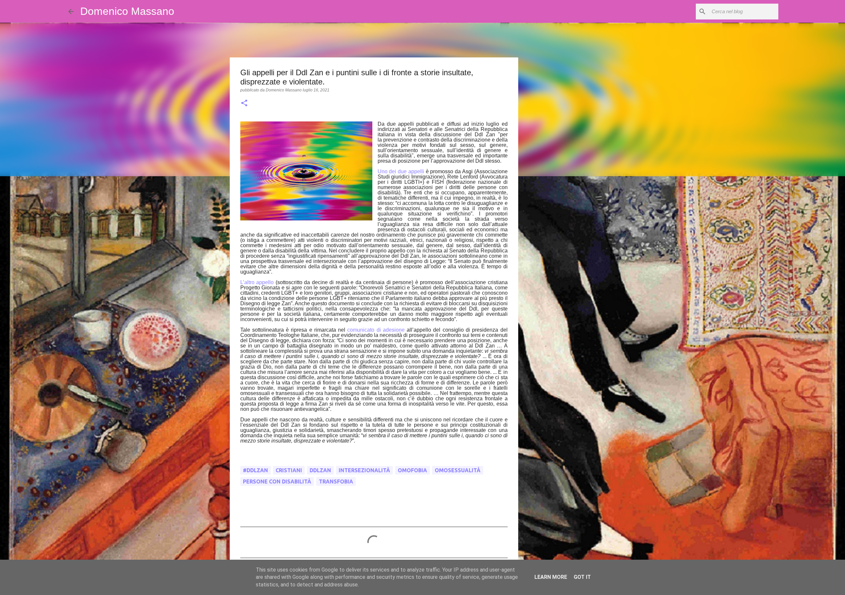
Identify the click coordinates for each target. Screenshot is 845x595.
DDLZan (320, 470)
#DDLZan (255, 470)
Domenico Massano (127, 11)
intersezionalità (364, 470)
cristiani (289, 470)
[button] (244, 103)
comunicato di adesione (376, 330)
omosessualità (458, 470)
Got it (582, 577)
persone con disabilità (277, 481)
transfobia (336, 481)
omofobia (412, 470)
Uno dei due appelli (401, 171)
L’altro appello (257, 282)
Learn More (550, 577)
